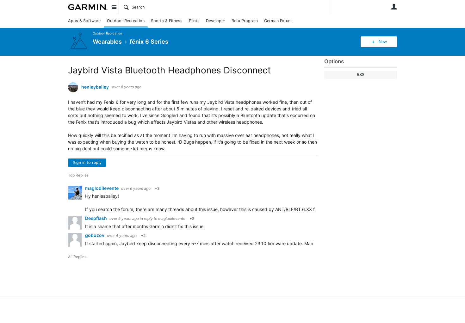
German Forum (278, 20)
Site (114, 7)
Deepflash (96, 218)
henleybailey (95, 87)
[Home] (88, 7)
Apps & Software (84, 20)
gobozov (95, 235)
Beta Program (245, 20)
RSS (360, 74)
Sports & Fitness (167, 20)
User (394, 6)
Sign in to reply (87, 162)
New (383, 41)
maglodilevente (102, 188)
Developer (215, 20)
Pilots (194, 20)
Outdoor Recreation (126, 20)
